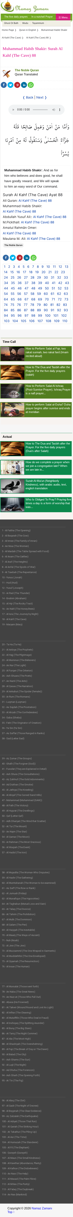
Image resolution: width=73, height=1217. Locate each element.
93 (66, 310)
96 (20, 315)
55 (12, 294)
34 (6, 283)
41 (53, 283)
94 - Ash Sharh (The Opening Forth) (21, 1075)
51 (53, 288)
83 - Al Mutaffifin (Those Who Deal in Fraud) (25, 1017)
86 (19, 310)
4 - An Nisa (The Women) (15, 546)
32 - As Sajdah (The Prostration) (19, 707)
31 (52, 277)
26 (19, 277)
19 (37, 272)
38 (33, 283)
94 (6, 315)
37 (26, 283)
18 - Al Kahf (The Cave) (14, 619)
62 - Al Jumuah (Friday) (14, 893)
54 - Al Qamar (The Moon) (16, 836)
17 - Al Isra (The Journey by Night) (20, 614)
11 (54, 267)
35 (13, 283)
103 (7, 321)
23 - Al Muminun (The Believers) (19, 660)
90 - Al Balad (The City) (14, 1054)
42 (60, 283)
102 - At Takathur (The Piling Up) (19, 1131)
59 (39, 294)
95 (13, 315)
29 (39, 277)
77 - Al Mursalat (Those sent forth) (20, 986)
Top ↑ (11, 1212)
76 (19, 305)
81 (52, 305)
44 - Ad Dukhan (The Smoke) (17, 784)
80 (46, 305)
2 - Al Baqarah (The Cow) (15, 535)
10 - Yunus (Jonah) (12, 577)
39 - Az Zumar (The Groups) (17, 758)
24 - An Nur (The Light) (14, 665)
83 (65, 305)
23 (63, 272)
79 (39, 305)
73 (66, 299)
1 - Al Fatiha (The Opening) (16, 530)
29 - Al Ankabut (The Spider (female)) (22, 691)
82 (58, 305)
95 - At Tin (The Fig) (12, 1080)
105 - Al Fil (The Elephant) (15, 1147)
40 (47, 283)
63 (66, 294)
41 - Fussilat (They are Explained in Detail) (24, 768)
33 (66, 277)
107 (40, 321)
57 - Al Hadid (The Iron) (14, 852)
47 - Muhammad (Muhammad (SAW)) (22, 800)
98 (33, 315)
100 (48, 315)
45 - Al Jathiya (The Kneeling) (17, 789)
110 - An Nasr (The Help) (15, 1173)
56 (19, 294)
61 (52, 294)
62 (59, 294)
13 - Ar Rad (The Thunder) (16, 593)
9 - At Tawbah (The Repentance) (19, 572)
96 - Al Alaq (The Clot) (13, 1100)
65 (13, 299)
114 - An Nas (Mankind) (14, 1194)
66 (20, 299)
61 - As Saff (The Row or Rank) (18, 888)
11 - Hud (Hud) (10, 582)
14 (5, 272)
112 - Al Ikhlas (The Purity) (16, 1184)
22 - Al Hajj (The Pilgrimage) (17, 654)
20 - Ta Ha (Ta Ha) (11, 644)
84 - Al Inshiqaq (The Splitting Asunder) (23, 1023)
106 (32, 321)
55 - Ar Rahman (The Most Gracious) (21, 842)
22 (56, 272)
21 (50, 272)
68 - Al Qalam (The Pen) (14, 924)
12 (60, 267)
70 (47, 299)
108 (48, 321)
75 (12, 305)
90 (46, 310)
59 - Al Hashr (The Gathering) (17, 877)
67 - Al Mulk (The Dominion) (17, 919)
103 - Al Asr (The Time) (14, 1137)
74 (6, 305)
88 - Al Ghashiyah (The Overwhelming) (22, 1044)
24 (6, 277)
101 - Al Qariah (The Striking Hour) (20, 1126)
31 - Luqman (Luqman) (14, 701)
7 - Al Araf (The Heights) (15, 561)
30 (46, 277)
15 (12, 272)
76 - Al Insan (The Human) (16, 966)
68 (33, 299)
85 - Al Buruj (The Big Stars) (16, 1028)
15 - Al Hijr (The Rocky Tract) (17, 603)
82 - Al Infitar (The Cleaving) (16, 1012)
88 (32, 310)
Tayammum (38, 23)
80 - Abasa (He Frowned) (15, 1002)
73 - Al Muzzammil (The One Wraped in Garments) (29, 950)
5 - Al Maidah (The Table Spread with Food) (25, 551)
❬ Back (27, 97)
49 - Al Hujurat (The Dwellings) (18, 810)
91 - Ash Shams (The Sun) (16, 1059)
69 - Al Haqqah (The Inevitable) (18, 930)
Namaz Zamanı (42, 1208)
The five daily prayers (16, 16)
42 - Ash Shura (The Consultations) (20, 774)
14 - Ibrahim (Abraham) (14, 598)
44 (6, 288)
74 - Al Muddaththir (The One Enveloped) (23, 956)
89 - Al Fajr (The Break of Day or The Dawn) (25, 1049)
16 (18, 272)
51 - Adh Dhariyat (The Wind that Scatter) (24, 821)
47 (26, 288)
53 (66, 288)
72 (60, 299)
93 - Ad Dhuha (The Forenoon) (18, 1070)
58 (32, 294)
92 (59, 310)
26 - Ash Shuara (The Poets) (17, 675)
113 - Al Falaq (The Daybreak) (18, 1189)
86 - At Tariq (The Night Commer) (19, 1033)
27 (26, 277)
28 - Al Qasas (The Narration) (17, 686)
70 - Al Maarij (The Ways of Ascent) (21, 935)
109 (57, 321)
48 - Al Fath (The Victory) (15, 805)
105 (23, 321)
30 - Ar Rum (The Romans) (16, 696)
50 (47, 288)
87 (26, 310)
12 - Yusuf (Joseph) (12, 587)
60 (46, 294)
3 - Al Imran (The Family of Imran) (19, 540)
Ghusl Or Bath (11, 23)
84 (6, 310)
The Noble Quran (27, 70)
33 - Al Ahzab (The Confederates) (20, 712)
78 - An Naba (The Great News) (18, 991)
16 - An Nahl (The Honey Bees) (18, 608)
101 (55, 315)
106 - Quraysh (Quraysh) (15, 1152)
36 (20, 283)
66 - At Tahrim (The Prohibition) (18, 914)
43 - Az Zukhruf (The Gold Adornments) (23, 779)
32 (59, 277)
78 (32, 305)
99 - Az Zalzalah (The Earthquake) (20, 1116)
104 (15, 321)
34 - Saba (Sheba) (12, 717)
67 (26, 299)
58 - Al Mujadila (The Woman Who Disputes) (26, 872)
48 (33, 288)
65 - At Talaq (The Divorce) (16, 909)
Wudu (25, 23)
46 (20, 288)
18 (30, 272)
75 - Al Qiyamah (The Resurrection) (20, 961)
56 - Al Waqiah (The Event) (16, 847)
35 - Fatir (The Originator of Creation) (21, 722)
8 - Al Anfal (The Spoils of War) (18, 567)
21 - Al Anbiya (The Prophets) (17, 649)
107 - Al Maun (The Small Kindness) (21, 1158)
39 (40, 283)
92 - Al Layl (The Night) (14, 1064)
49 (40, 288)
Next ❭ (41, 97)
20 (43, 272)
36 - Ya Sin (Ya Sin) (12, 728)
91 (52, 310)
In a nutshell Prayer (42, 16)
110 (64, 321)
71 (53, 299)
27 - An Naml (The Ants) (14, 681)
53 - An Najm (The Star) (14, 831)
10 (48, 267)
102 (64, 315)
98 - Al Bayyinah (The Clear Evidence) (21, 1111)
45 (13, 288)
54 (6, 294)
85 (12, 310)
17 (24, 272)
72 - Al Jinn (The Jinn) (13, 945)
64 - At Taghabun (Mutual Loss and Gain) (24, 903)
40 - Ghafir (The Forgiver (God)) (19, 763)
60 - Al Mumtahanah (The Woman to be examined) (29, 882)
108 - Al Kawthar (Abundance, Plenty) (21, 1163)
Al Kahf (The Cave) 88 (35, 200)
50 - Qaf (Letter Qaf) (12, 816)
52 (60, 288)
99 (40, 315)
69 (40, 299)
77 (26, 305)
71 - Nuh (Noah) (10, 940)
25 (12, 277)
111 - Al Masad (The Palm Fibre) (19, 1178)
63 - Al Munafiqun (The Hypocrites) (20, 898)
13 (66, 267)
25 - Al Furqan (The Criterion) (17, 670)
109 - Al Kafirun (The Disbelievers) (20, 1168)
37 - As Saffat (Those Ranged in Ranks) (23, 733)
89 (39, 310)
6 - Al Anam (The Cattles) (15, 556)
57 (26, 294)
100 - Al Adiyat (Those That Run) (19, 1121)
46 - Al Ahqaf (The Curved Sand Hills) (22, 795)
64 (6, 299)
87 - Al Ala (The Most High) (16, 1038)
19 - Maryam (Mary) (12, 624)
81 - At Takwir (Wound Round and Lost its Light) (28, 1007)
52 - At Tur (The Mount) (14, 826)
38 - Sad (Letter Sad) (13, 738)
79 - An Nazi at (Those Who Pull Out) (21, 997)
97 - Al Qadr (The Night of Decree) (20, 1105)
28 (32, 277)
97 (26, 315)
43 (67, 283)
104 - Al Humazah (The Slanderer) (20, 1142)
